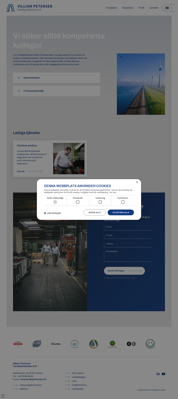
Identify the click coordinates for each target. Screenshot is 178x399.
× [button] (137, 182)
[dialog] (89, 199)
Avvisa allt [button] (95, 212)
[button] (52, 213)
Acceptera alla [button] (121, 212)
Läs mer (112, 192)
